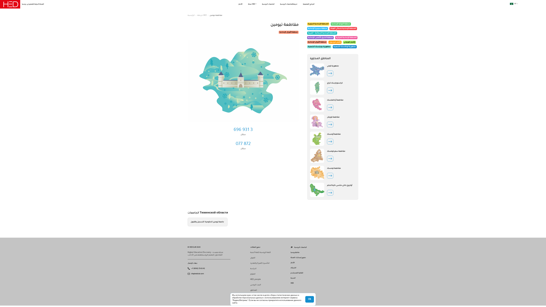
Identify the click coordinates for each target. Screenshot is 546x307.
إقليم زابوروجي (349, 42)
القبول (252, 258)
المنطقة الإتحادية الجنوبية (318, 24)
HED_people (255, 280)
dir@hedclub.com (197, 274)
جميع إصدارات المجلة (298, 258)
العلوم (252, 274)
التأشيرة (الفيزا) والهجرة (259, 263)
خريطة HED (202, 15)
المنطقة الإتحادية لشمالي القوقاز (343, 29)
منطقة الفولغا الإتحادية (341, 24)
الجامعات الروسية (268, 4)
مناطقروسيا (295, 252)
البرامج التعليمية (308, 4)
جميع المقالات (255, 247)
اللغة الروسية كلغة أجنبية (260, 253)
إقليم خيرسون (335, 42)
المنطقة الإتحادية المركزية (346, 38)
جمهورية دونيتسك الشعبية (319, 47)
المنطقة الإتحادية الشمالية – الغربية (322, 33)
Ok (309, 299)
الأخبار (240, 4)
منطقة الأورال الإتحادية (289, 32)
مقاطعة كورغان (333, 117)
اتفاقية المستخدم (297, 273)
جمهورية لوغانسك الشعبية (345, 47)
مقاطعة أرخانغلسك (335, 100)
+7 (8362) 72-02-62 (198, 268)
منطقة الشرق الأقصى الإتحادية (320, 38)
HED (292, 283)
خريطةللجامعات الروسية (288, 4)
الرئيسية (191, 15)
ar (515, 4)
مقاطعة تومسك (334, 168)
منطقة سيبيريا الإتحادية (317, 29)
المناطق (253, 290)
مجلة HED (251, 4)
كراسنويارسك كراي (335, 83)
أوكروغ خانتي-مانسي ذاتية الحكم (339, 185)
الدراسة (253, 269)
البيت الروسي (255, 285)
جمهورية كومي (333, 66)
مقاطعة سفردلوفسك (336, 151)
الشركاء (293, 268)
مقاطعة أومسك (334, 134)
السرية (293, 278)
